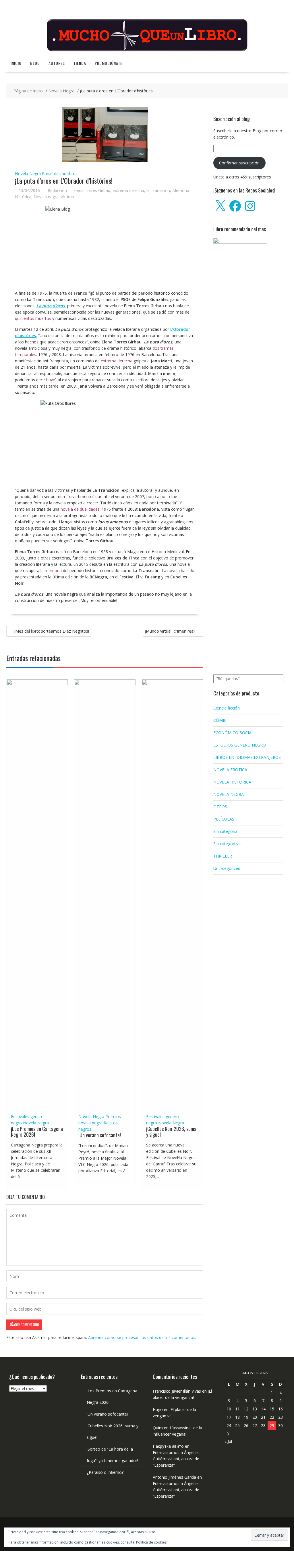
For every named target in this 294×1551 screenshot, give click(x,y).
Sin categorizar (227, 843)
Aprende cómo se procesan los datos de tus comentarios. (142, 1337)
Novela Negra (28, 173)
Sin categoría (225, 831)
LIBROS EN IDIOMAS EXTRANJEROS (247, 757)
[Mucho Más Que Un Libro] (147, 50)
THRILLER (222, 856)
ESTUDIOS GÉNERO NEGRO (239, 745)
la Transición (158, 190)
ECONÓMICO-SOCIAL (233, 732)
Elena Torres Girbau (92, 190)
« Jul (228, 1441)
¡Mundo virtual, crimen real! (170, 631)
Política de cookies (151, 1542)
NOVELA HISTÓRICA (232, 782)
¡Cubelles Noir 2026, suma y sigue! (171, 1131)
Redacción (57, 190)
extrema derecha (128, 190)
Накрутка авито (168, 1446)
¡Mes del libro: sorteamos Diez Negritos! (51, 631)
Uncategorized (226, 868)
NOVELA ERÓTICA (230, 769)
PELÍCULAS (223, 819)
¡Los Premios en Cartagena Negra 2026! (37, 1131)
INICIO (16, 63)
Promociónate (108, 63)
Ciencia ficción (226, 708)
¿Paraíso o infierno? (105, 1472)
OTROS (220, 806)
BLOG (35, 63)
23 (280, 1417)
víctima (67, 196)
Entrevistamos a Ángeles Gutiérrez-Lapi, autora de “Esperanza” (176, 1459)
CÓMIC (220, 720)
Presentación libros (60, 173)
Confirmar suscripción (239, 163)
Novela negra (46, 196)
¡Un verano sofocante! (99, 1135)
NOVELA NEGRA (228, 794)
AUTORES (57, 63)
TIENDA (80, 63)
